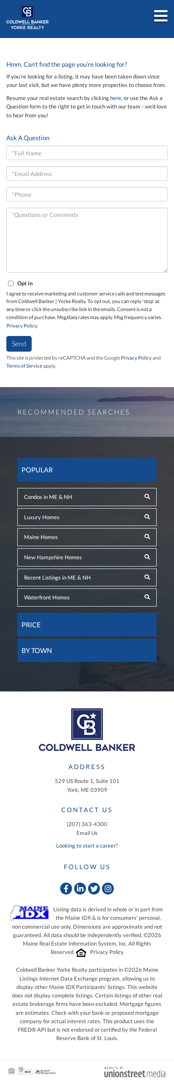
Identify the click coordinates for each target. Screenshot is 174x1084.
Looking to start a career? (87, 845)
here (115, 98)
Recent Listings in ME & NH (57, 577)
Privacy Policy (21, 325)
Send (19, 343)
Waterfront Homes (47, 597)
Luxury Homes (42, 517)
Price (31, 625)
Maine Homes (41, 537)
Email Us (87, 832)
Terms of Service (24, 366)
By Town (37, 650)
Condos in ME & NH (48, 496)
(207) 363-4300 (87, 824)
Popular (37, 470)
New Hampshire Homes (53, 557)
